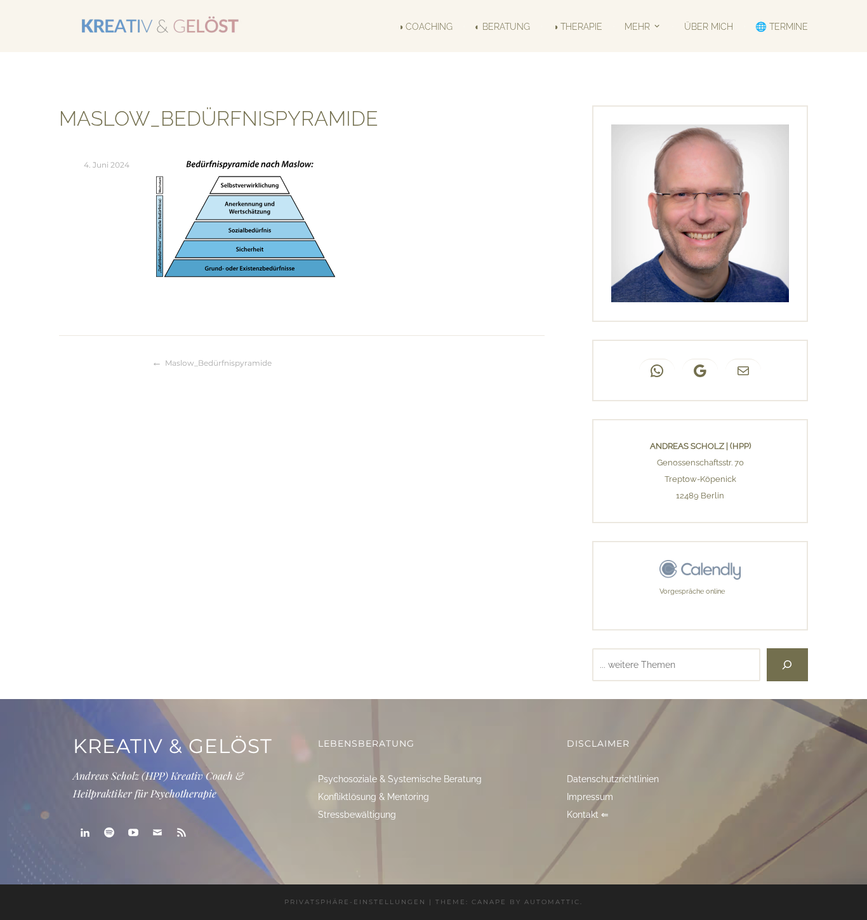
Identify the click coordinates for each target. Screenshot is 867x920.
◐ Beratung (502, 26)
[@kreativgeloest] (133, 832)
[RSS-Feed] (181, 832)
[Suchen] (787, 664)
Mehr (637, 25)
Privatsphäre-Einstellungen (355, 902)
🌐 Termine (781, 26)
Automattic (552, 902)
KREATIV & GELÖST (172, 746)
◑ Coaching (425, 26)
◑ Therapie (577, 26)
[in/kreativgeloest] (85, 832)
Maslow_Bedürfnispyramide (218, 363)
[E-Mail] (157, 832)
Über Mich (708, 26)
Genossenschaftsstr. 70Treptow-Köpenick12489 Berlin (700, 479)
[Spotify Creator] (109, 832)
